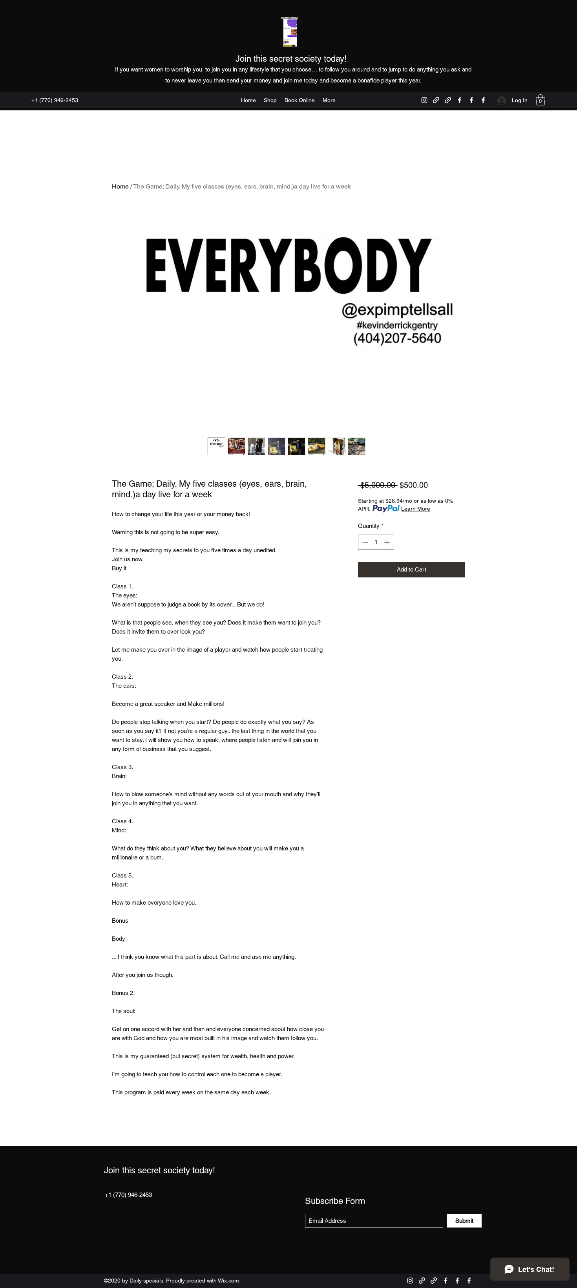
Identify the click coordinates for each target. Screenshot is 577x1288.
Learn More (415, 509)
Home (120, 186)
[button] (540, 100)
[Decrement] (364, 542)
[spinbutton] (375, 542)
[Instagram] (424, 100)
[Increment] (387, 542)
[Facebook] (460, 100)
